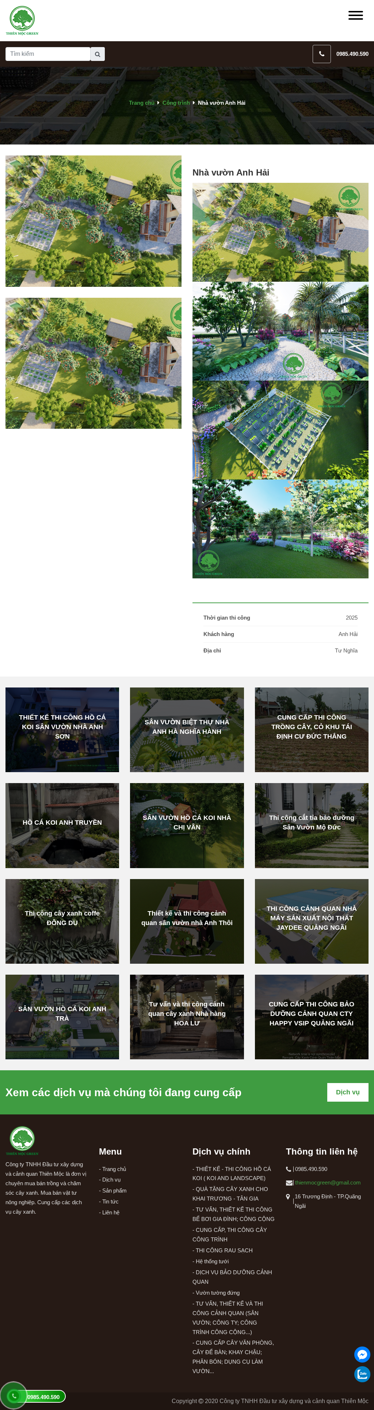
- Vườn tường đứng (216, 1293)
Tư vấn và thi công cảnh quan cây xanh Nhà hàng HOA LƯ (187, 1014)
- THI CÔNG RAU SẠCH (222, 1250)
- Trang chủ (112, 1169)
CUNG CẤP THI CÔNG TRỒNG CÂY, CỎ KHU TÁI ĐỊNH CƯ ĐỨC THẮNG (311, 727)
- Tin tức (109, 1201)
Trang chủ (141, 103)
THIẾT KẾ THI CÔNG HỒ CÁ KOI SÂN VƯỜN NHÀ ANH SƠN (62, 727)
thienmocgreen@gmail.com (328, 1182)
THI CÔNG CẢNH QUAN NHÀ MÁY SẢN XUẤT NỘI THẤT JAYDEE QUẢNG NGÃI (312, 918)
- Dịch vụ (110, 1179)
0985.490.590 (352, 54)
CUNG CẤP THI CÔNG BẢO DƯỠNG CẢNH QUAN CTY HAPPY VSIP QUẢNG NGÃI (311, 1014)
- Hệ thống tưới (210, 1261)
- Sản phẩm (113, 1190)
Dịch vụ (348, 1092)
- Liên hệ (109, 1212)
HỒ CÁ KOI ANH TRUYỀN (62, 822)
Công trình (176, 103)
